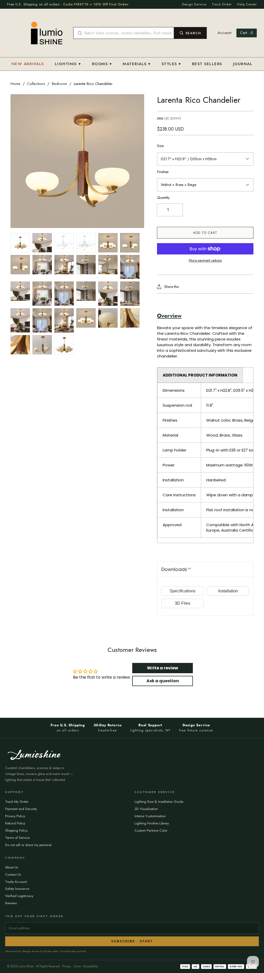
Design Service (194, 4)
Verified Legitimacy (19, 895)
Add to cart (205, 232)
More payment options (205, 260)
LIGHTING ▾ (68, 64)
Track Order (222, 4)
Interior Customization (150, 816)
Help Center (247, 4)
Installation (228, 591)
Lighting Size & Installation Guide (159, 801)
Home (15, 84)
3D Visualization (146, 808)
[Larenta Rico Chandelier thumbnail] (20, 242)
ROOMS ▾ (102, 64)
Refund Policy (15, 823)
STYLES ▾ (171, 64)
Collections (36, 84)
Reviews (11, 903)
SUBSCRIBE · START (132, 941)
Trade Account (16, 881)
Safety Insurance (17, 888)
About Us (11, 867)
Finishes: (163, 171)
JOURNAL (243, 64)
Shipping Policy (16, 830)
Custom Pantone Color (151, 830)
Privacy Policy (15, 816)
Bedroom (59, 84)
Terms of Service (17, 837)
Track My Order (16, 801)
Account (224, 32)
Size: (160, 145)
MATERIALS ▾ (137, 64)
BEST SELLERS (207, 64)
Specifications (182, 591)
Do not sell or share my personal (28, 844)
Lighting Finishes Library (152, 823)
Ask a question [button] (162, 681)
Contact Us (13, 874)
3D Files (182, 603)
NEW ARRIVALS (28, 64)
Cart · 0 (246, 32)
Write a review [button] (162, 668)
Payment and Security (21, 808)
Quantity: (163, 197)
